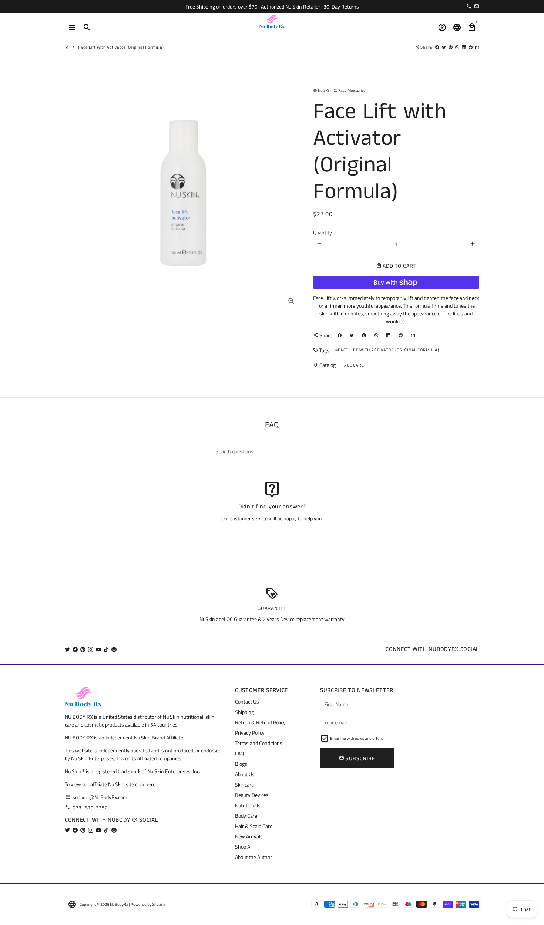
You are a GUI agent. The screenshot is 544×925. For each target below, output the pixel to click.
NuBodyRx (119, 904)
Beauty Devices (252, 795)
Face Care (353, 365)
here (150, 784)
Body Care (246, 815)
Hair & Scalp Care (253, 826)
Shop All (243, 847)
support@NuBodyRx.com (96, 797)
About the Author (253, 857)
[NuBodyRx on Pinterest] (82, 649)
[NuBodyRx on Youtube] (98, 649)
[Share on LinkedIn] (464, 47)
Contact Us (247, 701)
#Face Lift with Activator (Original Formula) (387, 350)
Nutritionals (248, 805)
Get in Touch (272, 537)
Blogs (241, 764)
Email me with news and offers (356, 738)
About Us (245, 774)
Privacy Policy (250, 733)
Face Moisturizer (350, 90)
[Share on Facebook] (437, 47)
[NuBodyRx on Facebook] (75, 649)
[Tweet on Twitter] (444, 47)
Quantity (322, 232)
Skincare (244, 784)
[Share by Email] (477, 47)
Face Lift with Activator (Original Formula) (121, 47)
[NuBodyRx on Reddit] (114, 649)
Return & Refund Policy (260, 722)
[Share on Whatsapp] (457, 47)
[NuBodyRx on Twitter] (67, 649)
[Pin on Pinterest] (451, 47)
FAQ (239, 753)
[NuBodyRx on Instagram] (90, 649)
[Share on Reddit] (471, 47)
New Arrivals (249, 836)
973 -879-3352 (87, 807)
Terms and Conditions (258, 743)
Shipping (244, 712)
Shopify (158, 904)
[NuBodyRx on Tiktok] (106, 649)
